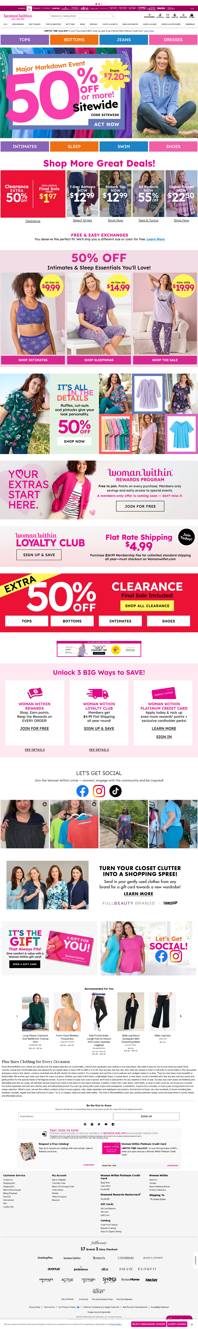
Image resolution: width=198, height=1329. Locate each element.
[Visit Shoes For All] (109, 1280)
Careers (152, 1183)
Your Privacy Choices (67, 1307)
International (8, 1200)
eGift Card (105, 1215)
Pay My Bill (105, 1189)
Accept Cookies (177, 1324)
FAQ (5, 1203)
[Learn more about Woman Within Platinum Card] (165, 738)
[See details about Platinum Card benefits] (165, 750)
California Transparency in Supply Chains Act (101, 1307)
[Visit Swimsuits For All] (46, 1280)
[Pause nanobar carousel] (96, 4)
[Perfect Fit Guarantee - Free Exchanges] (99, 93)
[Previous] (17, 1016)
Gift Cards (107, 1204)
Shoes (173, 146)
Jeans (124, 39)
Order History (57, 1190)
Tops (24, 39)
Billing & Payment (10, 1193)
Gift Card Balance (108, 1208)
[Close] (192, 1324)
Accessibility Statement (160, 1307)
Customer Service (14, 1175)
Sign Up (146, 1116)
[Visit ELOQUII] (147, 1268)
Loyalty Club (8, 1207)
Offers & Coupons (59, 1196)
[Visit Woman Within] (72, 1257)
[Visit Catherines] (126, 1257)
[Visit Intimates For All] (88, 1280)
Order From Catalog (109, 1225)
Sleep (74, 146)
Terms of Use (49, 1307)
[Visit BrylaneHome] (130, 1280)
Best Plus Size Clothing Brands (135, 1307)
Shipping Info (8, 1186)
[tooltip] (22, 8)
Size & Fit (7, 1196)
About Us (153, 1180)
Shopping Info (9, 1183)
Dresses (173, 39)
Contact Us (8, 1180)
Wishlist (55, 1193)
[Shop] (99, 885)
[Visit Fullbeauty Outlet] (99, 1291)
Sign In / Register (59, 1180)
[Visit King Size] (152, 1280)
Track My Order (58, 1183)
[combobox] (83, 16)
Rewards (55, 1200)
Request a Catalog (108, 1228)
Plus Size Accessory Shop (102, 1299)
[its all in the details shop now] (99, 414)
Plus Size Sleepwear (125, 1299)
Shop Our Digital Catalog (111, 1231)
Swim (124, 146)
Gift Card (104, 1212)
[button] (175, 15)
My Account (59, 1175)
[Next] (180, 1016)
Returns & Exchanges (12, 1190)
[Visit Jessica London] (153, 1257)
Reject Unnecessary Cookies (148, 1324)
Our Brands (83, 1299)
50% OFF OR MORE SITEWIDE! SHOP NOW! (87, 2)
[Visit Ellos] (104, 1268)
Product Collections (157, 1190)
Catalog (105, 1220)
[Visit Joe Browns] (81, 1268)
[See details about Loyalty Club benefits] (99, 745)
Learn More (149, 31)
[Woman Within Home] (17, 16)
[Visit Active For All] (67, 1280)
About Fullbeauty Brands (159, 1186)
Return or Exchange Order (63, 1186)
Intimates (25, 146)
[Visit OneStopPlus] (45, 1257)
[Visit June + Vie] (126, 1268)
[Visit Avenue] (54, 1268)
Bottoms (74, 39)
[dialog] (192, 8)
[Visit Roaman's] (99, 1257)
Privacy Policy (34, 1307)
